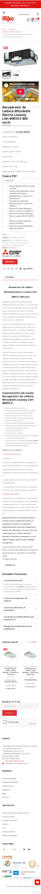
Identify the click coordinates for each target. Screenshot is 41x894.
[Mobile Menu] (3, 13)
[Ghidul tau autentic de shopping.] (7, 855)
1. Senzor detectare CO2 (11, 454)
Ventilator (21, 245)
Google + (16, 269)
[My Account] (28, 19)
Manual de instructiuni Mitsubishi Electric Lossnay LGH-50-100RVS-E (21, 216)
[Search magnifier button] (37, 14)
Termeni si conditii (9, 820)
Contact (5, 797)
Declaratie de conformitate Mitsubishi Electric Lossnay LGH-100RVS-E (21, 203)
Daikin (13, 685)
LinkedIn (12, 269)
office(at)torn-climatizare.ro (20, 5)
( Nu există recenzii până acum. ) (22, 126)
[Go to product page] (30, 655)
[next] (37, 107)
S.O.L (4, 828)
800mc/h (10, 240)
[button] (5, 57)
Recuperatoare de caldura (17, 237)
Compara (29, 269)
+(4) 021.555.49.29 (29, 3)
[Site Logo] (8, 19)
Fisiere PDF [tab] (9, 181)
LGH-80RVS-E (18, 240)
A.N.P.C (5, 824)
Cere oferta (11, 688)
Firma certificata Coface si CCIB (15, 813)
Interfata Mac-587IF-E (12, 494)
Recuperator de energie (9, 245)
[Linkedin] (24, 849)
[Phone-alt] (19, 849)
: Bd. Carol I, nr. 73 (13, 751)
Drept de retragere (9, 835)
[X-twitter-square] (9, 849)
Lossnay (25, 240)
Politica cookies (8, 817)
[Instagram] (14, 849)
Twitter (8, 269)
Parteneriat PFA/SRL (10, 782)
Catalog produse (9, 778)
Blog (4, 793)
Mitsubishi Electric (7, 243)
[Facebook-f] (4, 849)
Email (20, 269)
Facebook (4, 269)
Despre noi (6, 790)
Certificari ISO (8, 786)
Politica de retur (8, 832)
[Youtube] (29, 849)
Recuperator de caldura (21, 243)
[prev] (34, 107)
